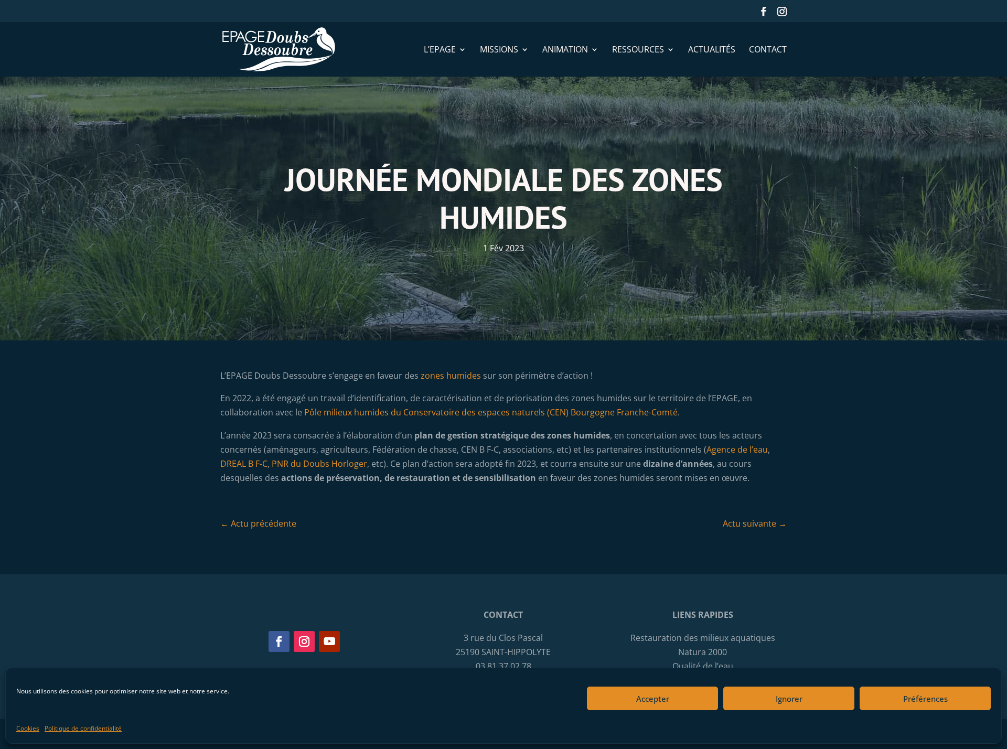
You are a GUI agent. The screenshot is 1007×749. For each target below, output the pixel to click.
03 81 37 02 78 (503, 666)
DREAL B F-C (243, 463)
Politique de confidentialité (83, 728)
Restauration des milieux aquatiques (702, 638)
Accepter (652, 698)
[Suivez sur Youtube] (329, 641)
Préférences (925, 698)
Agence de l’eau (737, 449)
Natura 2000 (702, 652)
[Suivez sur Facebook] (279, 641)
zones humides (451, 375)
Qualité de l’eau (702, 666)
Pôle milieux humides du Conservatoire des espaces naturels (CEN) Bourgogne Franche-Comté (491, 412)
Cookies (27, 728)
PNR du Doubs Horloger (319, 463)
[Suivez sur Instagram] (304, 641)
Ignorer (789, 698)
